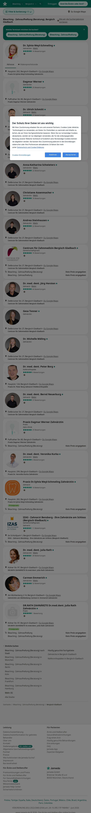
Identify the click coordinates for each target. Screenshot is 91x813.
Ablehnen (53, 155)
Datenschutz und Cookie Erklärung (30, 147)
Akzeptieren (71, 155)
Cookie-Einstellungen (21, 155)
